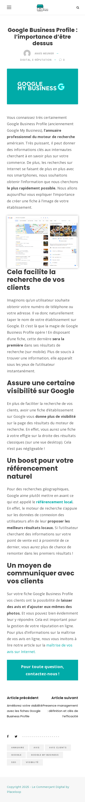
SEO (13, 762)
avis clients (58, 747)
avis (37, 747)
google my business (45, 754)
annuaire (17, 747)
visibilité (32, 762)
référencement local (54, 501)
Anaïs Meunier (44, 53)
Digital (25, 59)
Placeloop (14, 792)
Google (16, 754)
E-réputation (42, 59)
